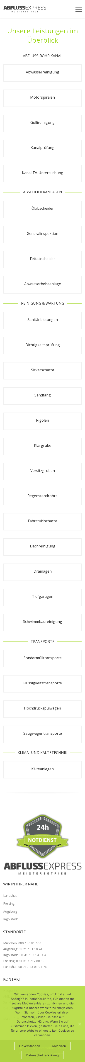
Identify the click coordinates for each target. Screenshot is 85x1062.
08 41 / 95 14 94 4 (32, 955)
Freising (9, 903)
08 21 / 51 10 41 (30, 949)
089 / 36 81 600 (29, 943)
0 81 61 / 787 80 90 (30, 961)
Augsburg (10, 911)
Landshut (10, 895)
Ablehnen (59, 1046)
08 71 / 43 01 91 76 (32, 967)
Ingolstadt (10, 919)
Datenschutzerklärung (42, 1055)
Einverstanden (29, 1046)
